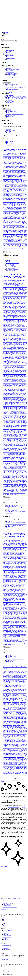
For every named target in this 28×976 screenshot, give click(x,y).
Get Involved (7, 108)
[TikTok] (3, 921)
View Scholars (4, 866)
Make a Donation (4, 909)
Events (5, 947)
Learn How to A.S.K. (11, 74)
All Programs (9, 92)
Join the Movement (8, 65)
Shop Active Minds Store (12, 73)
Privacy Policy (6, 971)
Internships (8, 68)
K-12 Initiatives (9, 100)
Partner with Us (7, 949)
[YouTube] (4, 923)
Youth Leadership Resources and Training (15, 91)
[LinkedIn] (3, 925)
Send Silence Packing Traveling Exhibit (15, 98)
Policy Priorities (7, 935)
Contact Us (8, 59)
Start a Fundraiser (10, 70)
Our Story (8, 48)
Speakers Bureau (10, 101)
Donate (6, 32)
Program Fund (9, 95)
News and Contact (8, 54)
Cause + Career (9, 102)
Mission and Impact (10, 50)
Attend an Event (10, 72)
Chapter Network (7, 945)
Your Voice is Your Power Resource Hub (15, 96)
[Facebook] (3, 920)
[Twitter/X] (4, 924)
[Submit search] (15, 41)
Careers (8, 66)
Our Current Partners (11, 115)
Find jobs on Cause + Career (12, 69)
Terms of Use (6, 969)
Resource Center (7, 937)
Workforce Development (12, 89)
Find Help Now (4, 959)
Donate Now (9, 110)
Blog (7, 56)
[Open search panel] (2, 777)
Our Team (8, 51)
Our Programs (6, 931)
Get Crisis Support (10, 77)
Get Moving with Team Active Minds (14, 114)
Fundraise (5, 948)
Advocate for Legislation (12, 75)
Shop (7, 117)
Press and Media (10, 55)
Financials (8, 52)
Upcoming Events (10, 58)
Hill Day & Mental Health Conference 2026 (16, 97)
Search (6, 33)
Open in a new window (16, 898)
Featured (6, 93)
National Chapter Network (12, 84)
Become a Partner (10, 116)
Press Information (7, 940)
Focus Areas (7, 83)
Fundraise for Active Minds (12, 112)
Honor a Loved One (11, 111)
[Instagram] (3, 919)
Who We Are (6, 47)
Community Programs (11, 85)
